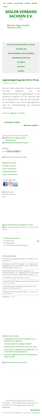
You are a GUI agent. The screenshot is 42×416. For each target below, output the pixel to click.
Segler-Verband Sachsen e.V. (21, 14)
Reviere (34, 3)
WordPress (18, 412)
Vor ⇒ (13, 297)
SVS (4, 3)
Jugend (9, 3)
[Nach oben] (35, 410)
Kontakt (21, 71)
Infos (5, 7)
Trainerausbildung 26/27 (21, 58)
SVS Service (21, 62)
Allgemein (13, 113)
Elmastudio (36, 412)
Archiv (4, 151)
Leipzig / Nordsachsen (9, 174)
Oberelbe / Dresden (9, 166)
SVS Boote (21, 66)
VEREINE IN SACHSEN (9, 163)
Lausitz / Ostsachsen (9, 169)
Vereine (27, 3)
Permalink (21, 113)
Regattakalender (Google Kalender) (21, 53)
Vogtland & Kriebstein (9, 171)
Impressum (6, 407)
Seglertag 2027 (21, 49)
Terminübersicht (10, 140)
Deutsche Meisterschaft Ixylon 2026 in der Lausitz (20, 347)
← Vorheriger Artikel (11, 122)
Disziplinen (18, 3)
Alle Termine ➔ (6, 297)
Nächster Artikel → (32, 125)
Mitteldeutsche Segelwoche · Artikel (21, 44)
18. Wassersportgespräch (11, 238)
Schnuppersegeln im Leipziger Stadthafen (18, 344)
